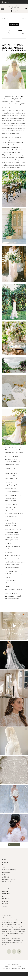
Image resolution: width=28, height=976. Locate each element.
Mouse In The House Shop (12, 555)
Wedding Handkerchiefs (9, 882)
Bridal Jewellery (6, 862)
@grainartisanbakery (11, 478)
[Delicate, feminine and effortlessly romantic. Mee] (14, 712)
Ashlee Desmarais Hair (11, 532)
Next (23, 19)
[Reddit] (22, 33)
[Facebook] (17, 33)
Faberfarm (9, 147)
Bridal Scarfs (5, 877)
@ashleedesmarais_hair (12, 535)
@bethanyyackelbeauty (11, 540)
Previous (6, 19)
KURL (23, 968)
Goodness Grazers (10, 471)
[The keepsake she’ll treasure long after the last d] (14, 770)
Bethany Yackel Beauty (11, 537)
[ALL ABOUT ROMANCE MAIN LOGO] (14, 6)
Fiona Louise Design (10, 498)
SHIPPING (5, 901)
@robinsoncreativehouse (12, 567)
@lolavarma (15, 491)
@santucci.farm (18, 589)
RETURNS (5, 903)
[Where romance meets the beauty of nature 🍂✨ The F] (14, 626)
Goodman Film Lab (10, 507)
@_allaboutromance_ (19, 452)
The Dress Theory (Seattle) (12, 596)
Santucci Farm (9, 589)
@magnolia (14, 485)
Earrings (4, 865)
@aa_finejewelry (10, 549)
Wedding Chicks (19, 104)
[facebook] (9, 951)
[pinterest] (19, 951)
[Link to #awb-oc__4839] (2, 8)
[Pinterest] (20, 36)
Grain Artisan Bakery (11, 476)
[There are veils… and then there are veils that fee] (14, 683)
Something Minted (15, 167)
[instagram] (14, 951)
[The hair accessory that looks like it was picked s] (14, 828)
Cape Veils (5, 874)
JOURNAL (5, 891)
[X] (20, 33)
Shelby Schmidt (9, 574)
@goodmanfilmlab (10, 510)
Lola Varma (8, 491)
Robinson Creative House (12, 565)
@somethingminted (20, 574)
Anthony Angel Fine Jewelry (12, 546)
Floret (6, 516)
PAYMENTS (5, 899)
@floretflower (13, 516)
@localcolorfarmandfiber (12, 464)
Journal (16, 24)
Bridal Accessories (7, 860)
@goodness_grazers (11, 473)
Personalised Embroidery (9, 879)
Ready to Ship (6, 872)
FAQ (3, 896)
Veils (3, 867)
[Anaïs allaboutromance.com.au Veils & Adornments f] (14, 655)
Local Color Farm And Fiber (12, 462)
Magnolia (20, 96)
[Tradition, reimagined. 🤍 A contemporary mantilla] (14, 741)
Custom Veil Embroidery (9, 869)
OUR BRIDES (6, 894)
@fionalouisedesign (10, 501)
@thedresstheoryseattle (12, 599)
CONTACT (5, 906)
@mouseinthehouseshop (12, 558)
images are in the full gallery (11, 162)
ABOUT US (5, 889)
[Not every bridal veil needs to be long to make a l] (14, 799)
